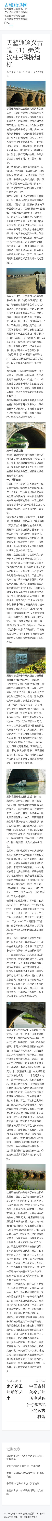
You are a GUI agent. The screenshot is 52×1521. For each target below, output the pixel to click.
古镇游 (12, 72)
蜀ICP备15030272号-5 (25, 1517)
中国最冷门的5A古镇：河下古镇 (22, 1483)
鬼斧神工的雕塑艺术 (14, 1392)
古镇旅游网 (15, 4)
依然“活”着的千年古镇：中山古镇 (23, 1466)
